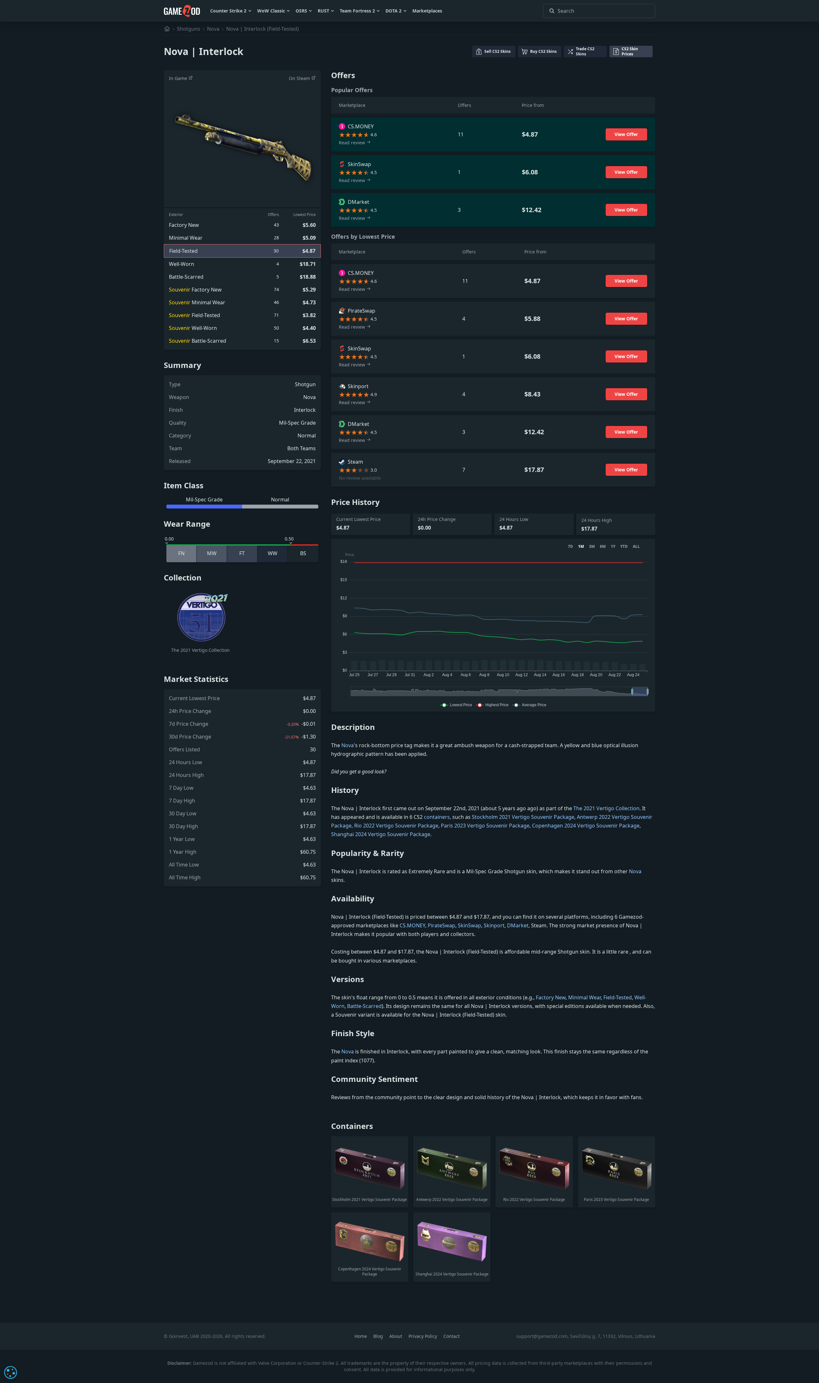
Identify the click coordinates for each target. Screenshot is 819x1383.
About (396, 1336)
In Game (178, 78)
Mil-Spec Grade (297, 422)
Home (361, 1336)
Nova (213, 28)
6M (603, 546)
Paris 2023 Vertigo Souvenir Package (485, 825)
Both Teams (301, 448)
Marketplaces (427, 11)
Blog (378, 1336)
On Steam (300, 78)
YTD (624, 546)
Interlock (305, 409)
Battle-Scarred (364, 1006)
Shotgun (305, 384)
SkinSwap (469, 925)
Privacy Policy (423, 1336)
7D (570, 546)
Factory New (551, 997)
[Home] (167, 28)
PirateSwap (441, 925)
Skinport (494, 925)
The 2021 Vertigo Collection (606, 808)
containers (437, 816)
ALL (636, 546)
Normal (307, 435)
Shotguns (188, 28)
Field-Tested (617, 997)
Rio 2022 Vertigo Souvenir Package (396, 825)
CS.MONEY (412, 925)
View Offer (626, 134)
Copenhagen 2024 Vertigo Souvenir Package (586, 825)
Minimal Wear (584, 997)
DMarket (518, 925)
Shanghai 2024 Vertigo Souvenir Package (380, 834)
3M (592, 546)
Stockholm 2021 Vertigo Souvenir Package (523, 816)
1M (581, 546)
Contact (451, 1336)
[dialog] (10, 1372)
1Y (613, 546)
